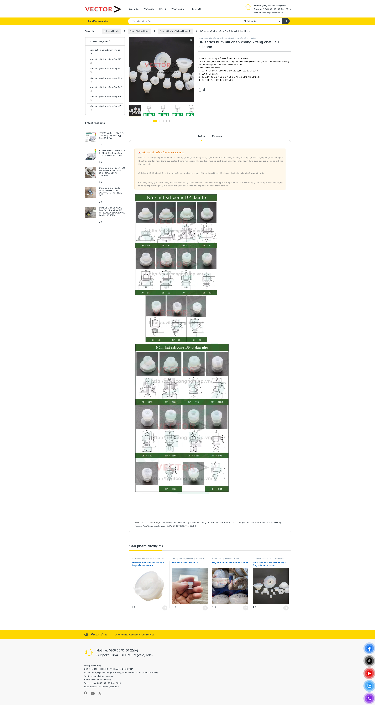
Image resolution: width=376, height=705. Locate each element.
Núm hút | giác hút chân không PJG (106, 89)
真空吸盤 (180, 526)
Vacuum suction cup (156, 526)
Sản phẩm (134, 9)
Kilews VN (196, 9)
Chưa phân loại (218, 559)
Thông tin (149, 9)
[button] (191, 40)
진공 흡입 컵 (191, 526)
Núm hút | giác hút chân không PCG (106, 70)
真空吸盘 (171, 526)
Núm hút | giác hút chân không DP (175, 31)
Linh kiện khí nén (111, 31)
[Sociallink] (85, 693)
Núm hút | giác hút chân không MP (105, 61)
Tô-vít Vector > (179, 9)
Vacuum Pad (140, 526)
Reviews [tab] (217, 136)
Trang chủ (89, 31)
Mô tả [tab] (201, 136)
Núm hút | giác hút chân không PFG (106, 80)
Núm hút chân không (139, 31)
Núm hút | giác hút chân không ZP (105, 108)
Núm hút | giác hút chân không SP (105, 98)
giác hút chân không (251, 522)
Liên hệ (162, 9)
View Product (163, 607)
